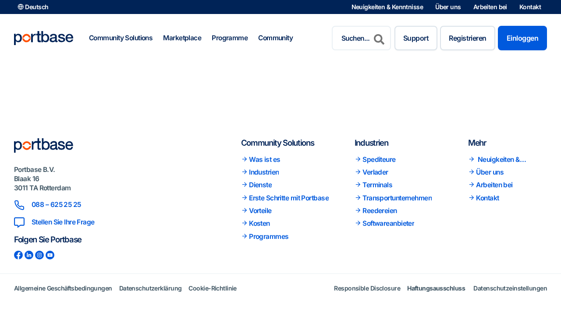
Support (416, 38)
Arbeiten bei (490, 6)
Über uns (448, 6)
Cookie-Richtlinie (212, 288)
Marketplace (182, 38)
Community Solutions (121, 38)
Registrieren (467, 38)
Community (275, 38)
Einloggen (522, 38)
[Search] (379, 38)
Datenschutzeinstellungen (510, 288)
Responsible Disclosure (367, 288)
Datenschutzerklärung (150, 288)
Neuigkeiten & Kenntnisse (387, 6)
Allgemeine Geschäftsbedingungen (63, 288)
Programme (230, 38)
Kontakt (530, 6)
